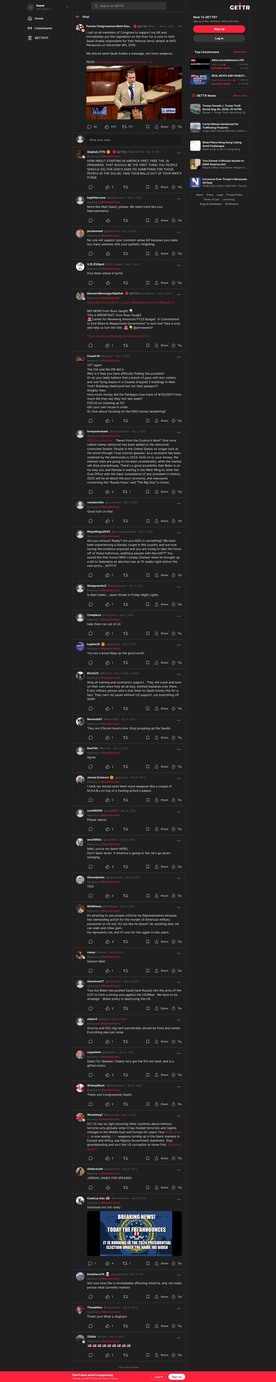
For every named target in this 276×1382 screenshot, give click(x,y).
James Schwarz (100, 777)
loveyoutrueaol (97, 431)
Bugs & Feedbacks (211, 203)
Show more (240, 51)
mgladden (94, 1052)
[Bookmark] (147, 126)
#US (114, 1136)
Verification (231, 203)
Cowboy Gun (98, 1198)
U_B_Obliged (95, 264)
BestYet (92, 748)
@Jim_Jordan (120, 302)
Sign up (177, 1376)
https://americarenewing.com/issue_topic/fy (119, 336)
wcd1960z (94, 839)
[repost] (130, 187)
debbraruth (95, 1169)
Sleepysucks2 (96, 585)
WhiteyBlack (96, 1085)
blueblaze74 (98, 1274)
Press (210, 194)
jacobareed (95, 231)
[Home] (219, 6)
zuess (91, 952)
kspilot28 (96, 644)
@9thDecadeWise (99, 440)
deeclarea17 (95, 981)
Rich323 (93, 673)
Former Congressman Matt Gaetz (109, 26)
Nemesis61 (94, 719)
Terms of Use (211, 199)
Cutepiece (94, 615)
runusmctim (95, 502)
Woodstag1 (95, 1114)
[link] (154, 152)
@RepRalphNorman (144, 302)
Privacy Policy (234, 194)
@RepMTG (166, 302)
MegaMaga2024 (98, 531)
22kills (91, 1336)
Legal (220, 194)
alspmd (92, 1019)
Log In (159, 1376)
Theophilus (94, 1307)
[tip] (95, 187)
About (199, 194)
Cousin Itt (93, 356)
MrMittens (94, 906)
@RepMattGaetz (98, 302)
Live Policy (229, 199)
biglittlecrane (96, 197)
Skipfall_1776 (98, 152)
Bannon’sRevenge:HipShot (105, 293)
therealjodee (96, 877)
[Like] (113, 220)
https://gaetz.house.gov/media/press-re (125, 62)
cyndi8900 (94, 810)
